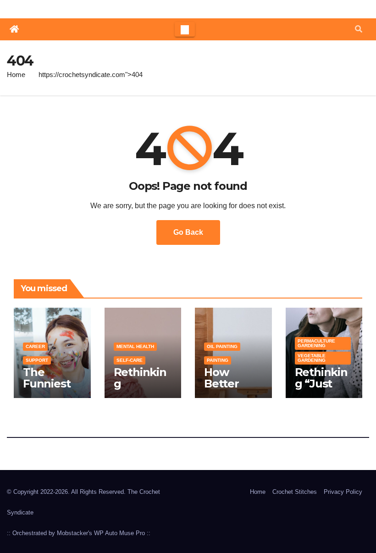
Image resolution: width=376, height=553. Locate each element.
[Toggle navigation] (185, 29)
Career (35, 346)
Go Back (188, 232)
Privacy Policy (343, 491)
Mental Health (135, 346)
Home (16, 74)
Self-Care (129, 360)
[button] (358, 29)
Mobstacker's (74, 533)
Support (37, 360)
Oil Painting (222, 346)
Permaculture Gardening (316, 343)
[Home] (14, 29)
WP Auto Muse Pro (119, 533)
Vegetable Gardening (312, 358)
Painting (217, 360)
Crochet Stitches (294, 491)
